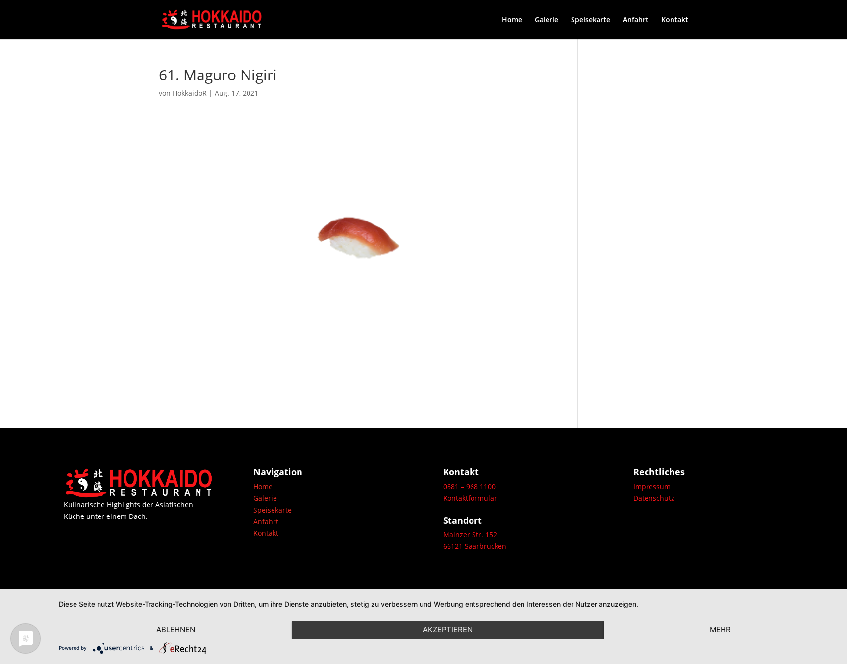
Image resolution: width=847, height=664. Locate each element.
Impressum (652, 486)
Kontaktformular (470, 498)
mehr (720, 629)
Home (512, 20)
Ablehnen (175, 629)
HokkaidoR (190, 93)
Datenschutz (653, 498)
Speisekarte (590, 20)
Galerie (546, 20)
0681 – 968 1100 (469, 486)
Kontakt (674, 20)
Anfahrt (635, 20)
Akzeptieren (448, 629)
